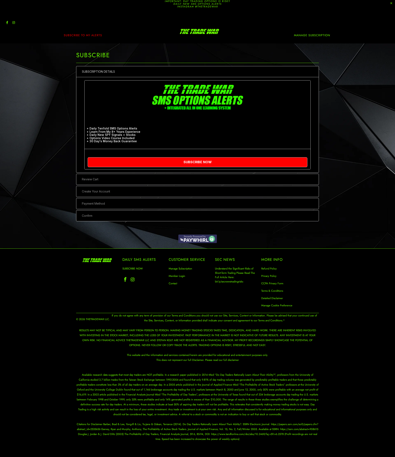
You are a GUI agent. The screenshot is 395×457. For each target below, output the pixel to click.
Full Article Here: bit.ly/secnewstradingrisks (229, 279)
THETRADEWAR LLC (97, 319)
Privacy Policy (268, 276)
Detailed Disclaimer (272, 298)
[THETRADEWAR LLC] (199, 31)
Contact (173, 283)
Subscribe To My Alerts (83, 35)
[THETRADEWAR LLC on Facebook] (7, 23)
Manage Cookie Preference (276, 305)
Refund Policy (269, 268)
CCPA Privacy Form (272, 283)
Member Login (177, 276)
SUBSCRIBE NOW (132, 268)
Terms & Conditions (272, 291)
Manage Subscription (180, 268)
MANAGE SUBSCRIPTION (312, 35)
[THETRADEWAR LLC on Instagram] (13, 23)
